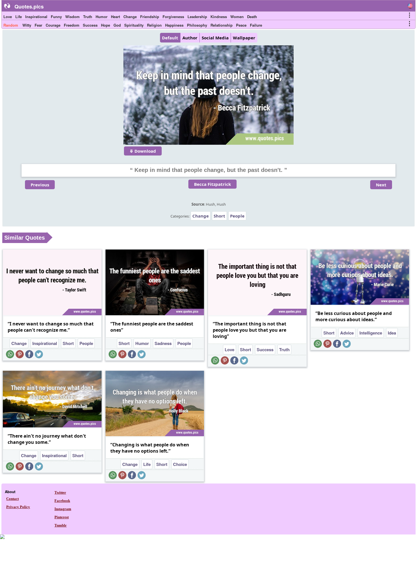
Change (130, 16)
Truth (87, 16)
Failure (256, 25)
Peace (241, 25)
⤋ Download (143, 151)
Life (18, 16)
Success (90, 25)
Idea (392, 333)
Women (237, 16)
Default (170, 38)
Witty (26, 25)
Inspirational (36, 16)
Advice (347, 333)
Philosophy (197, 25)
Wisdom (72, 16)
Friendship (149, 16)
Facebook (62, 501)
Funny (56, 16)
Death (252, 16)
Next (381, 185)
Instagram (62, 509)
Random (10, 25)
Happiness (174, 25)
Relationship (221, 25)
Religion (154, 25)
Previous (40, 185)
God (117, 25)
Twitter (60, 492)
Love (7, 16)
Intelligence (370, 333)
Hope (105, 25)
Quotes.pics (29, 6)
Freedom (71, 25)
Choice (180, 464)
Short (219, 216)
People (237, 216)
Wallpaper (244, 38)
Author (189, 38)
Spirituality (134, 25)
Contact (12, 499)
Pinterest (61, 517)
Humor (102, 16)
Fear (38, 25)
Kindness (218, 16)
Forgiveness (173, 16)
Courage (53, 25)
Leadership (197, 16)
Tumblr (60, 525)
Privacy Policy (18, 507)
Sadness (163, 343)
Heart (115, 16)
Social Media (215, 38)
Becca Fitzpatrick (212, 184)
